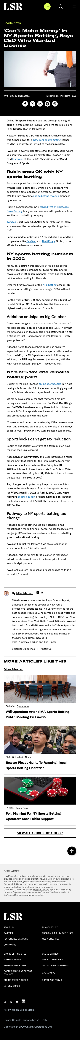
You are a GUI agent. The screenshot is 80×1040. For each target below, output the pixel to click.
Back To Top (71, 851)
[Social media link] (25, 104)
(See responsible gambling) (31, 895)
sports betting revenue (46, 196)
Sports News (12, 23)
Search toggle (60, 6)
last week (17, 159)
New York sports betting (46, 139)
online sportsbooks (50, 383)
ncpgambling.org (41, 889)
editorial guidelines (23, 648)
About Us (46, 648)
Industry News (24, 757)
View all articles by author (40, 833)
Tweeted (11, 222)
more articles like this (35, 661)
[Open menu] (74, 6)
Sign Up (47, 6)
